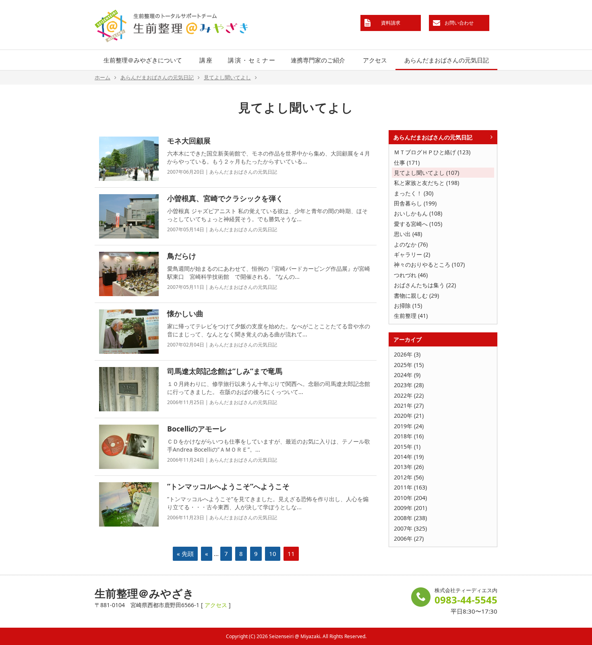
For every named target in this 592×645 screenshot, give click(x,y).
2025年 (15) (409, 365)
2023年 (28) (409, 385)
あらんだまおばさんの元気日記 (446, 60)
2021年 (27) (409, 405)
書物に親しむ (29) (416, 295)
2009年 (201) (410, 508)
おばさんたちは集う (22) (425, 285)
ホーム (102, 77)
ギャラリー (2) (412, 254)
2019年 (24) (409, 426)
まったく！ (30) (413, 193)
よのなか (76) (411, 244)
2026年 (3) (407, 354)
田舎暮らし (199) (415, 203)
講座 (206, 60)
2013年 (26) (409, 467)
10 (272, 554)
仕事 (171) (407, 162)
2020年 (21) (409, 415)
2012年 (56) (409, 477)
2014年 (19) (409, 456)
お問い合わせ (459, 22)
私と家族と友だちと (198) (426, 183)
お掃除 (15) (408, 305)
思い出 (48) (408, 234)
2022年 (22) (409, 395)
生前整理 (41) (411, 315)
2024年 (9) (407, 375)
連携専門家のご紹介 (318, 60)
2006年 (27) (409, 538)
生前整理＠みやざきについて (142, 60)
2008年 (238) (410, 518)
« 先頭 (185, 554)
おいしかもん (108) (418, 213)
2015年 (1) (407, 446)
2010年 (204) (410, 498)
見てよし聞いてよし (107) (426, 172)
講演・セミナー (252, 60)
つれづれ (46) (411, 275)
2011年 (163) (410, 487)
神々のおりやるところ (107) (429, 264)
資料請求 (390, 22)
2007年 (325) (410, 528)
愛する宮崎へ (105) (418, 224)
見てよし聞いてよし (227, 77)
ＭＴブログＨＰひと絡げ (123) (432, 152)
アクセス (375, 60)
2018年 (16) (409, 436)
